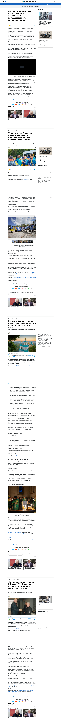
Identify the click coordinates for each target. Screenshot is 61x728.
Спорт (35, 4)
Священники (20, 554)
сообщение (26, 179)
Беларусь (22, 292)
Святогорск (32, 553)
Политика (22, 4)
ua (1, 1)
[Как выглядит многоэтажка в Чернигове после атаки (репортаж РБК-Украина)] (45, 16)
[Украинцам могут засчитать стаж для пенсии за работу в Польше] (45, 600)
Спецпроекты (48, 4)
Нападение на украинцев (13, 554)
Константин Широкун (42, 39)
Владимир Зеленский (12, 292)
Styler (42, 4)
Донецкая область (12, 553)
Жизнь (31, 4)
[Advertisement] (22, 189)
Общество (17, 318)
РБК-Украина (19, 177)
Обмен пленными (30, 292)
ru (5, 1)
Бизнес (27, 4)
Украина (18, 292)
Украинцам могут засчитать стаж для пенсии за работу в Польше (44, 606)
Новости (11, 4)
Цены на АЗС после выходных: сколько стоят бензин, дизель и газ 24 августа (45, 181)
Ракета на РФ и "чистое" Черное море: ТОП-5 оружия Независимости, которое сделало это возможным (44, 44)
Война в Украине (36, 6)
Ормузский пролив (30, 6)
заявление (30, 177)
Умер (19, 553)
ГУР (25, 292)
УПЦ (16, 553)
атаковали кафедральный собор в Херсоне (17, 533)
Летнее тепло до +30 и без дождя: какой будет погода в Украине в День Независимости (45, 177)
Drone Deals (24, 6)
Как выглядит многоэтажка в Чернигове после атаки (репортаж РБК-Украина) (45, 23)
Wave (39, 4)
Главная (9, 130)
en (3, 1)
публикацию (31, 365)
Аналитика (16, 4)
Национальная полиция (25, 553)
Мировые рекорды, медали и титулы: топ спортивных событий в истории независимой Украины (45, 173)
